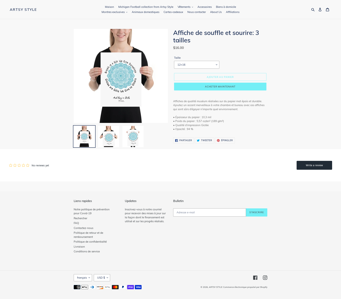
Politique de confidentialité (90, 241)
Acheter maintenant (220, 86)
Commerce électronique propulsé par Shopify (245, 287)
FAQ (76, 223)
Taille (177, 57)
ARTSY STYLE (23, 9)
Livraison (79, 246)
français (82, 277)
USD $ (101, 277)
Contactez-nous (83, 228)
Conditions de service (87, 251)
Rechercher (80, 218)
